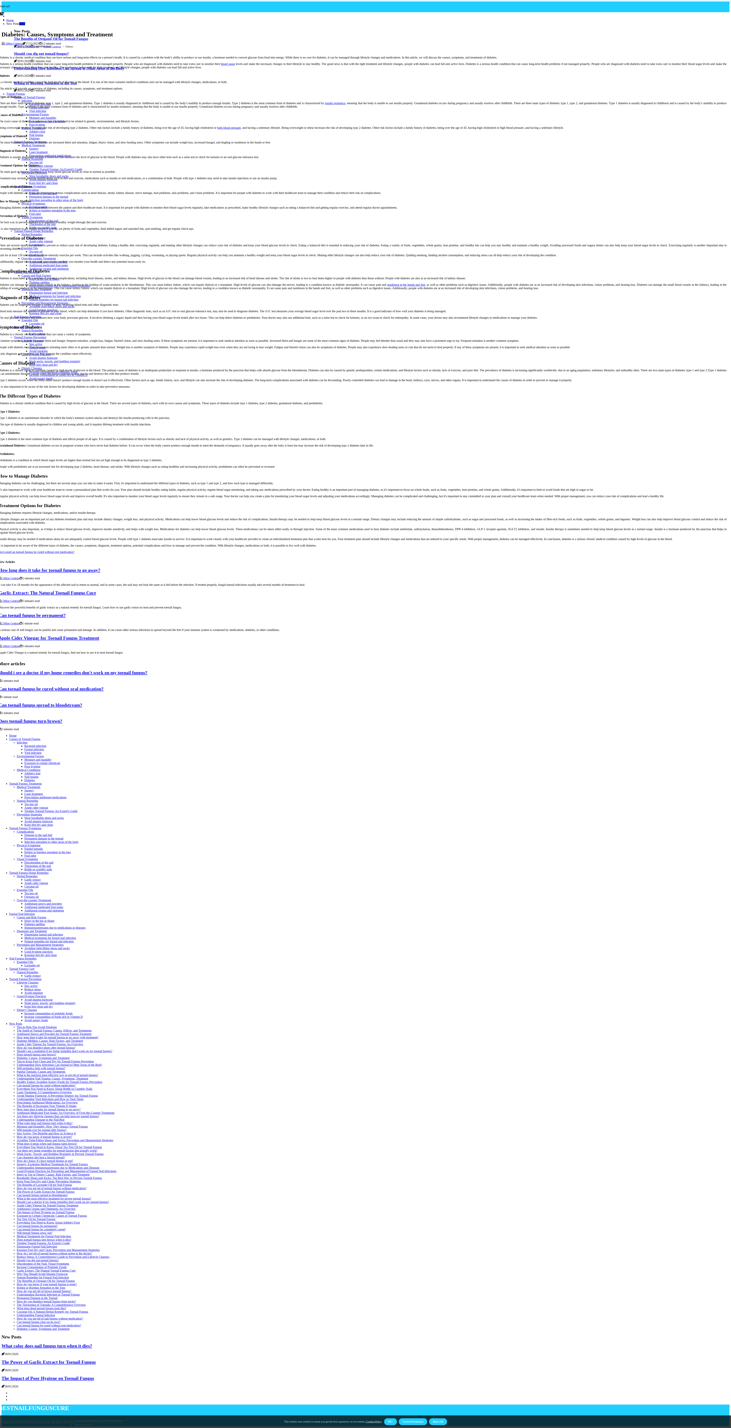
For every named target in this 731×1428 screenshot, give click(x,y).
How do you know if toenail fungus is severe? (44, 1136)
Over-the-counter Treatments (34, 900)
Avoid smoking (33, 992)
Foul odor (30, 855)
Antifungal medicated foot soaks (43, 907)
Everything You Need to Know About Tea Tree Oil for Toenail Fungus (59, 1147)
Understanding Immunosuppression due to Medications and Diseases (58, 1167)
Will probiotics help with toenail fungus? (41, 1068)
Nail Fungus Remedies (23, 958)
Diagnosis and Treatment (32, 931)
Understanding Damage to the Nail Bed (40, 1119)
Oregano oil (31, 896)
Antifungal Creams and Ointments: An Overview (46, 1208)
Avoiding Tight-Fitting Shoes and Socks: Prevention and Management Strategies (65, 1140)
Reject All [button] (438, 1421)
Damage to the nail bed (38, 835)
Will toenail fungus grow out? (34, 1232)
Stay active (31, 986)
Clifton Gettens (13, 43)
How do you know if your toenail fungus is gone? (47, 1284)
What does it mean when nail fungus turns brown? (47, 1143)
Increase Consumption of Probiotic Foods (42, 1267)
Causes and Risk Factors (31, 917)
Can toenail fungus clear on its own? (39, 1322)
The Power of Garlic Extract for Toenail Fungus (45, 1191)
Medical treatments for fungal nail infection (50, 938)
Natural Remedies (27, 800)
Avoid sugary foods (36, 1020)
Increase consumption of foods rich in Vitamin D (53, 1016)
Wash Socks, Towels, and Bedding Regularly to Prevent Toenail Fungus (60, 1154)
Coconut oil (31, 886)
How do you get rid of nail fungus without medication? (50, 1318)
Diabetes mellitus (34, 924)
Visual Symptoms (27, 859)
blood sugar (228, 64)
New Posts (15, 1023)
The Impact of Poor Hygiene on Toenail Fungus (45, 1212)
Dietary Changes (27, 1010)
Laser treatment (33, 794)
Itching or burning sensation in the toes (47, 852)
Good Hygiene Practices (31, 996)
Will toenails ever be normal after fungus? (42, 1130)
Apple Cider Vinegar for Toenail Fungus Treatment (47, 1205)
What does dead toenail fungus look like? (41, 1308)
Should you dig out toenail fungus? (38, 1260)
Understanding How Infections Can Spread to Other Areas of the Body (59, 1064)
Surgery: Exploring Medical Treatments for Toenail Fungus (52, 1164)
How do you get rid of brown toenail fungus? (44, 1291)
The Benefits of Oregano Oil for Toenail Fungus (51, 39)
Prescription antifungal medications (45, 797)
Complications (25, 831)
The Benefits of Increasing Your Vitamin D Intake (47, 1106)
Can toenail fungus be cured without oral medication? (49, 1325)
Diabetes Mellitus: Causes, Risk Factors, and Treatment (50, 1040)
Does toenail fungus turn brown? (36, 1054)
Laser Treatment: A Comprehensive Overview (44, 1092)
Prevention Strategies (29, 814)
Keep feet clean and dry (38, 1006)
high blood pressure (229, 127)
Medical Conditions (52, 46)
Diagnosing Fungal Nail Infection (37, 1246)
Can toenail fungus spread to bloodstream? (42, 1195)
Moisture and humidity (38, 759)
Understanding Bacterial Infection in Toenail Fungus (48, 1294)
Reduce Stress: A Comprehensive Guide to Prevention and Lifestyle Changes (63, 1256)
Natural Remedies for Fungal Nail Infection (43, 1277)
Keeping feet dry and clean (40, 955)
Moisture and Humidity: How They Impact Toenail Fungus (52, 1126)
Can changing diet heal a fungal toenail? (41, 1157)
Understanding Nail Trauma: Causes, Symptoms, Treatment (52, 1078)
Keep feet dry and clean (38, 824)
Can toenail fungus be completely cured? (41, 1229)
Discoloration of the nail (38, 862)
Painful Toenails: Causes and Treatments (41, 1071)
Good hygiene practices (38, 951)
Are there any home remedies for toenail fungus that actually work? (57, 1150)
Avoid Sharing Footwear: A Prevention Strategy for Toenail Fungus (57, 1095)
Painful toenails (33, 848)
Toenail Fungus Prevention (25, 979)
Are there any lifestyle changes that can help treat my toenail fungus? (58, 1116)
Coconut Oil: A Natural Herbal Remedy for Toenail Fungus (52, 1311)
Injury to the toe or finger (39, 920)
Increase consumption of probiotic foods (48, 1013)
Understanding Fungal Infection (36, 1315)
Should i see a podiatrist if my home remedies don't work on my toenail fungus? (64, 1051)
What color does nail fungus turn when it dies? (45, 1123)
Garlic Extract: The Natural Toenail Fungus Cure (46, 1270)
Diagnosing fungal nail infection (43, 934)
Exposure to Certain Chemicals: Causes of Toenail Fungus (52, 1215)
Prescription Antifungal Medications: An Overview (47, 1102)
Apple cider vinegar (36, 807)
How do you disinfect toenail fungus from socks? (46, 1301)
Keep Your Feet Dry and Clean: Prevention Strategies (49, 1181)
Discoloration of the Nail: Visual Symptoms (43, 1263)
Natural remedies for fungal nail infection (49, 941)
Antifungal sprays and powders (43, 903)
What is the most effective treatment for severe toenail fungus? (54, 1198)
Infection (22, 742)
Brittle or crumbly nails (38, 869)
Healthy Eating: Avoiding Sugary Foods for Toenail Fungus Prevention (59, 1082)
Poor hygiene (32, 766)
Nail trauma (31, 776)
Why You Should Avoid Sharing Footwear (42, 1274)
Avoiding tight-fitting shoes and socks (47, 948)
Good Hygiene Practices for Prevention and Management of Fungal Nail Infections (66, 1171)
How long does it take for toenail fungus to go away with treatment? (57, 1037)
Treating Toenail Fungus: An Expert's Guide (50, 811)
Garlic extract (32, 879)
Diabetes (29, 780)
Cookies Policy (374, 1421)
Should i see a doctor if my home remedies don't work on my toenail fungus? (63, 1202)
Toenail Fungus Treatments (25, 783)
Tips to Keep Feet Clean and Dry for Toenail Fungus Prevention (55, 1061)
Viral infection (32, 752)
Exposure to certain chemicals (42, 763)
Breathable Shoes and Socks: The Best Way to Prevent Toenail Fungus (59, 1178)
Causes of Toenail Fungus (27, 46)
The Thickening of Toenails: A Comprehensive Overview (51, 1304)
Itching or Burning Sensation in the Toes (41, 1287)
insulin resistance (335, 103)
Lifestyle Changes (27, 982)
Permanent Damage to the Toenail (37, 1298)
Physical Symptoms (28, 845)
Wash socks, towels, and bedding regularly (50, 1003)
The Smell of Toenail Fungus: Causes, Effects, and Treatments (54, 1030)
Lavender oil (32, 965)
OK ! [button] (390, 1421)
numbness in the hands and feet (406, 284)
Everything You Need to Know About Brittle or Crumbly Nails (54, 1088)
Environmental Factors (30, 756)
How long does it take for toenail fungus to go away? (49, 1109)
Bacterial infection (35, 746)
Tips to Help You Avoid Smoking (37, 1027)
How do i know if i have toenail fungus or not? (45, 1160)
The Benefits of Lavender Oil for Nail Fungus (44, 1184)
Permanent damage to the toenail (43, 838)
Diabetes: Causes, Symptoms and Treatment (43, 1058)
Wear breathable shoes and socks (44, 818)
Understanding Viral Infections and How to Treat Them (50, 1099)
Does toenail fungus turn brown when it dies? (44, 1239)
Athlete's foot (32, 773)
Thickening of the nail (37, 866)
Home (10, 20)
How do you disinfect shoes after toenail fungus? (46, 1047)
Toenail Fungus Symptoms (25, 828)
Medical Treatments (28, 787)
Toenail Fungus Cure (21, 968)
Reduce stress (32, 989)
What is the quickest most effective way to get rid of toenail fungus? (57, 1075)
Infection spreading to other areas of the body (51, 842)
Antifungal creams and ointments (44, 910)
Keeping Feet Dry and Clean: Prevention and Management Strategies (58, 1250)
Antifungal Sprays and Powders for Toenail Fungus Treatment (54, 1034)
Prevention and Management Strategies (40, 944)
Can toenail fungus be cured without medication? (46, 1085)
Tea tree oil (31, 804)
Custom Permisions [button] (413, 1421)
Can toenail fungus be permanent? (37, 1226)
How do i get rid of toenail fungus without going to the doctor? (54, 1253)
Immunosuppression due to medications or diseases (54, 927)
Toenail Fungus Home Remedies (29, 872)
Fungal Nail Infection (22, 914)
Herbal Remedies (27, 876)
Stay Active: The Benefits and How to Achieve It (46, 1133)
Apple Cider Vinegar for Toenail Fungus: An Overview (50, 1044)
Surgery (29, 790)
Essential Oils (25, 890)
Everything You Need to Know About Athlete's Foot (48, 1222)
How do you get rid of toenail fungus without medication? (51, 1188)
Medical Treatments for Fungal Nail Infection (44, 1236)
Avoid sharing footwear (38, 821)
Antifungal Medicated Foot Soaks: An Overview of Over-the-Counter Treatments (65, 1112)
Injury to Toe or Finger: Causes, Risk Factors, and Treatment (53, 1174)
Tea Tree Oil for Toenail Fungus (36, 1219)
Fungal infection (34, 749)
